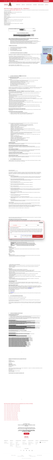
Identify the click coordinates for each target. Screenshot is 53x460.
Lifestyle (46, 4)
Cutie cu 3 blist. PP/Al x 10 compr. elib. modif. (11, 416)
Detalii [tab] (26, 225)
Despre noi (30, 455)
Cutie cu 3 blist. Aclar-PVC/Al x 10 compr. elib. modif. (12, 408)
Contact (22, 455)
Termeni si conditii (13, 455)
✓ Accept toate (38, 236)
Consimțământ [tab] (15, 225)
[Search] (48, 1)
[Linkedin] (29, 450)
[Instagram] (24, 450)
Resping (15, 236)
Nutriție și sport (29, 4)
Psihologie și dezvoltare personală (31, 443)
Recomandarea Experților (44, 440)
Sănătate (23, 4)
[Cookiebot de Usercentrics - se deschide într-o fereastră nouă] (39, 222)
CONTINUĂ (26, 433)
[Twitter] (26, 450)
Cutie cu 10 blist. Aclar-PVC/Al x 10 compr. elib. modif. (12, 411)
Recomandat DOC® (39, 455)
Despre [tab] (38, 225)
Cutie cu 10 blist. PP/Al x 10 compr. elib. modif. (11, 418)
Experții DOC (18, 4)
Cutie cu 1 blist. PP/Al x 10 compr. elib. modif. (10, 412)
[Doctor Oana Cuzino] (8, 4)
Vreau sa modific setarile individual (26, 235)
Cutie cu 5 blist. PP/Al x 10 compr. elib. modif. (11, 417)
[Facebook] (21, 450)
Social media (27, 448)
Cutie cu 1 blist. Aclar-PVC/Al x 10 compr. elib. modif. (12, 404)
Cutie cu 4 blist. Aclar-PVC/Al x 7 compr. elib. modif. (12, 407)
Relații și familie (41, 4)
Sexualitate (29, 444)
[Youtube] (32, 450)
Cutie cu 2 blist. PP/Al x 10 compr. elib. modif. (11, 413)
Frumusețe (35, 4)
